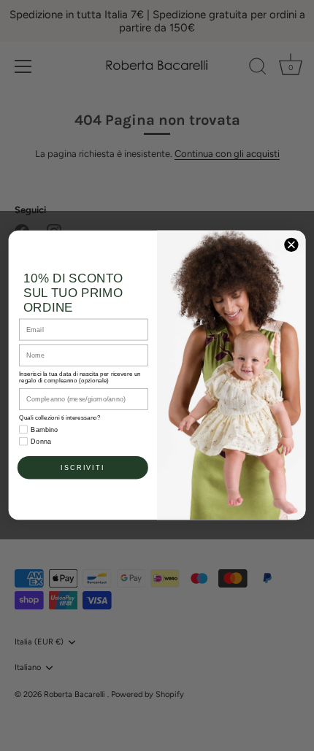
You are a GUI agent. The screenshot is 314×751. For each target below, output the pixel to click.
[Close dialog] (291, 245)
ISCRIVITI (82, 467)
